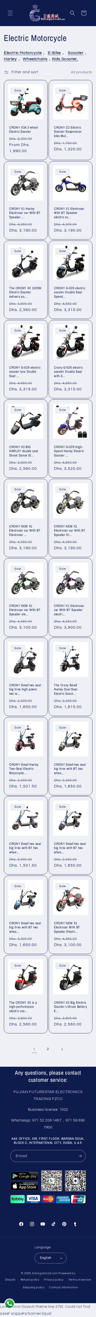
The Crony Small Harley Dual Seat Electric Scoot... (66, 689)
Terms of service (79, 1279)
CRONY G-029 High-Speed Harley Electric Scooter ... (69, 450)
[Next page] (62, 1049)
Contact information (63, 1287)
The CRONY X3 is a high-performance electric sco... (23, 1006)
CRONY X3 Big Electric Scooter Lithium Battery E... (70, 1006)
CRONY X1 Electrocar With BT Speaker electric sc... (69, 212)
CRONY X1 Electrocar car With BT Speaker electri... (69, 609)
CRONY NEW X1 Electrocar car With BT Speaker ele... (25, 609)
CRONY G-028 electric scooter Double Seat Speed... (69, 292)
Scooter (75, 53)
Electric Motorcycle (23, 53)
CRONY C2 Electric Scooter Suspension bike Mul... (68, 131)
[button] (10, 13)
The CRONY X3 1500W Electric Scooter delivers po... (25, 292)
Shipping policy (34, 1287)
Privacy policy (53, 1279)
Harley (10, 59)
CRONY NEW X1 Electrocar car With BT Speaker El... (70, 530)
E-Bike (54, 53)
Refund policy (29, 1279)
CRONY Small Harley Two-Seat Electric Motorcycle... (23, 768)
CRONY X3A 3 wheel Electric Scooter (23, 129)
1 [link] (34, 1049)
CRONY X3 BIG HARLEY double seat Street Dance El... (23, 450)
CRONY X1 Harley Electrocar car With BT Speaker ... (25, 212)
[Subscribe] (80, 1156)
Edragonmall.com (45, 1273)
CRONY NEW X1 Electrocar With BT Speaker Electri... (67, 927)
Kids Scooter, (65, 59)
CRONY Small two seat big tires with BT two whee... (70, 768)
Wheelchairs (35, 59)
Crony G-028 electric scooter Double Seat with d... (68, 371)
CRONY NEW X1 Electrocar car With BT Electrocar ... (25, 530)
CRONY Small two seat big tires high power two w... (25, 689)
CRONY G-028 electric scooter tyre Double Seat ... (24, 371)
